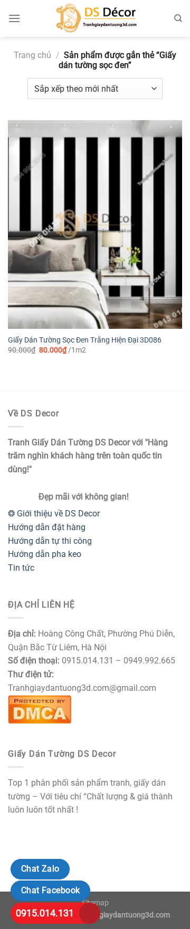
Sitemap (95, 902)
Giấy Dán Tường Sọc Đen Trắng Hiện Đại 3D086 (85, 340)
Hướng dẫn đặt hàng (47, 527)
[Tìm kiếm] (178, 18)
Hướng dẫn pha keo (44, 554)
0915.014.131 (45, 912)
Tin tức (21, 568)
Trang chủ (32, 55)
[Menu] (14, 18)
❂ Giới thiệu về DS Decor (54, 513)
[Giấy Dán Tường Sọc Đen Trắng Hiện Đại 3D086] (95, 224)
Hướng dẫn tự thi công (50, 541)
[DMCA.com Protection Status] (39, 708)
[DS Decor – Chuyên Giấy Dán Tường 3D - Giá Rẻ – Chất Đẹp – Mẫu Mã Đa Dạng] (95, 18)
